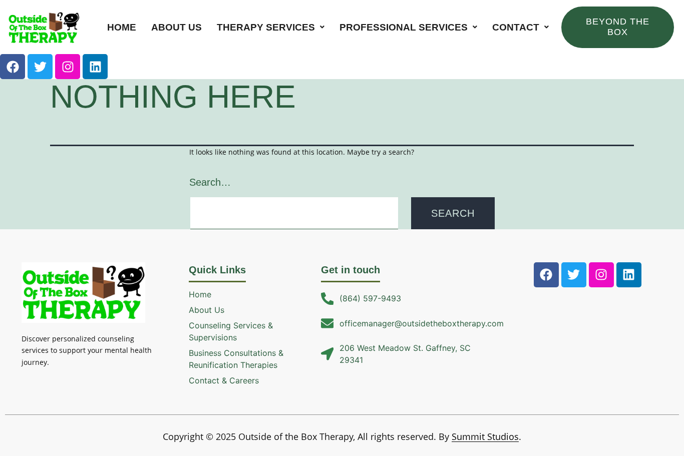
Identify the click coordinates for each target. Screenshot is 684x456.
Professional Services (403, 27)
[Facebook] (12, 66)
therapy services (266, 27)
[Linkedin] (95, 66)
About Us (176, 27)
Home (121, 27)
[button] (270, 27)
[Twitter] (40, 66)
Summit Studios (485, 436)
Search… (210, 182)
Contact (515, 27)
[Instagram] (67, 66)
